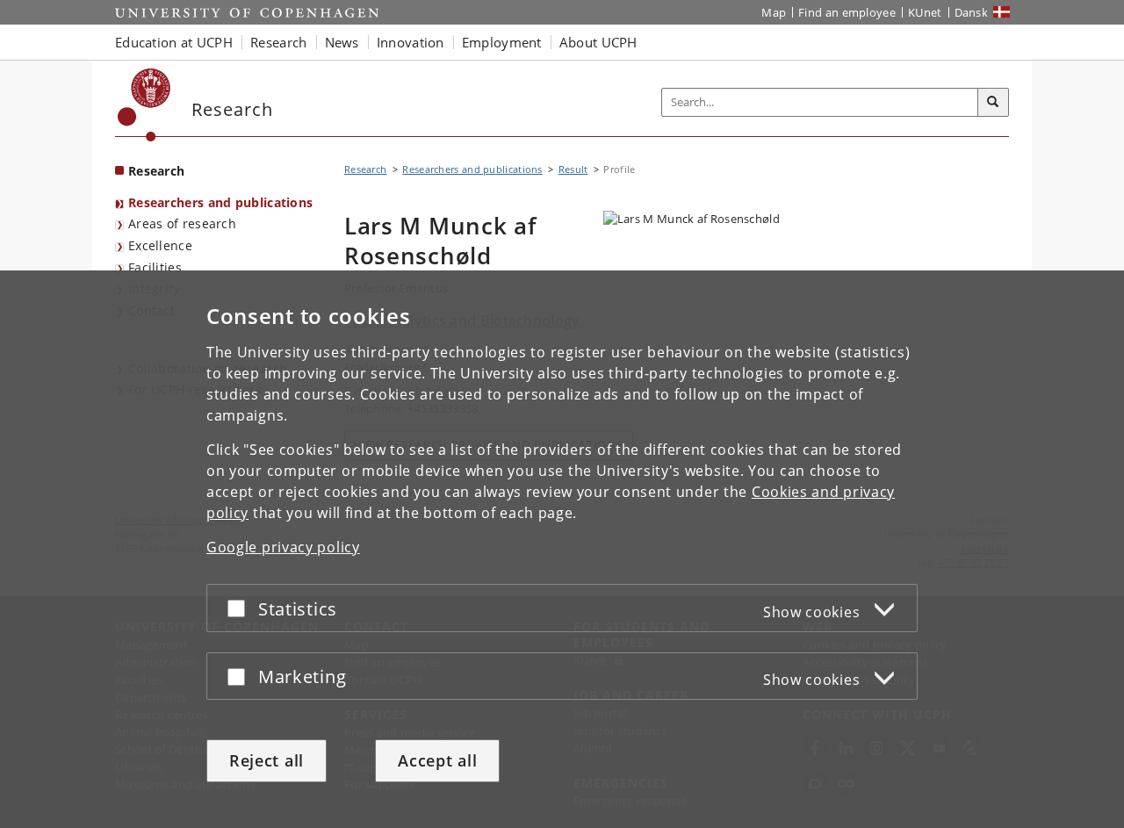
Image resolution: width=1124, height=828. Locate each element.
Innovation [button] (410, 42)
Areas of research (182, 223)
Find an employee (847, 12)
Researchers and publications (220, 202)
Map (773, 12)
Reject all (266, 760)
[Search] (993, 103)
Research (156, 170)
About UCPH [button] (598, 42)
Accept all (437, 760)
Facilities (155, 267)
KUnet (925, 12)
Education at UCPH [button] (174, 42)
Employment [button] (502, 42)
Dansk (972, 12)
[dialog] (562, 549)
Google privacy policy (283, 547)
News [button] (342, 42)
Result (573, 169)
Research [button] (278, 42)
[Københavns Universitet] (144, 104)
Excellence (160, 245)
